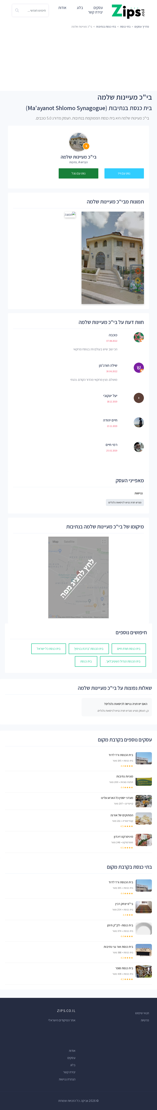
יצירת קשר (95, 12)
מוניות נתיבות (124, 776)
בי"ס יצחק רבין (124, 904)
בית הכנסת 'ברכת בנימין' (88, 649)
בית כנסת (86, 661)
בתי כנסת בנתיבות (106, 26)
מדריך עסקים (142, 26)
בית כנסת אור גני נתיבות (118, 947)
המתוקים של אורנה (121, 815)
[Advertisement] (78, 60)
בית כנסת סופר (124, 968)
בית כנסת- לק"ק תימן (120, 925)
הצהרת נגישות (67, 1079)
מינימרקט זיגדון (123, 836)
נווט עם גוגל (78, 173)
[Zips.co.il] (128, 11)
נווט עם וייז (124, 173)
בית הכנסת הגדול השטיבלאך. (122, 661)
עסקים (71, 1058)
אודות (62, 7)
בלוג (80, 7)
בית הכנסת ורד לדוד (121, 755)
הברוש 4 (83, 162)
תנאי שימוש (142, 1013)
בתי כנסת (125, 26)
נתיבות (73, 162)
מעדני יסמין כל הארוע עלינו (117, 798)
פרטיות (145, 1020)
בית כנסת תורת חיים (128, 649)
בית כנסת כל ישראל (49, 649)
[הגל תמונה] (113, 257)
